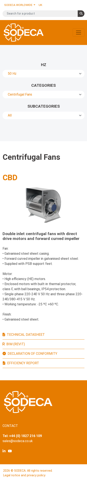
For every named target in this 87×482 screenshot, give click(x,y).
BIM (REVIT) (15, 344)
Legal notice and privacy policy (24, 475)
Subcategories (43, 106)
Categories (43, 85)
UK (40, 5)
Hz (43, 64)
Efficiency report (23, 363)
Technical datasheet (26, 335)
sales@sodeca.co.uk (18, 441)
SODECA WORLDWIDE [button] (18, 5)
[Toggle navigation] (78, 32)
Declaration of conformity (32, 354)
